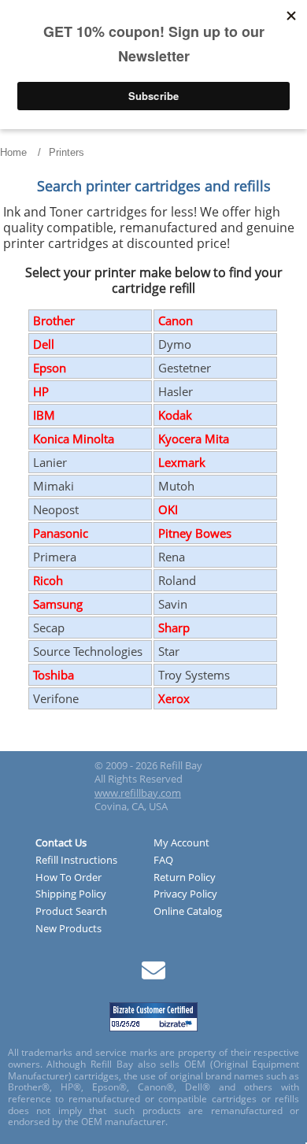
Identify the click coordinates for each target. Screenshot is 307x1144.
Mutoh (176, 486)
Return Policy (185, 878)
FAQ (163, 860)
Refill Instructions (76, 860)
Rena (171, 557)
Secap (49, 627)
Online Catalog (188, 911)
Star (168, 651)
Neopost (56, 509)
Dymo (174, 344)
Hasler (175, 391)
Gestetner (184, 368)
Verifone (56, 698)
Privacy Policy (185, 894)
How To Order (68, 878)
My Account (181, 843)
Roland (177, 580)
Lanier (50, 462)
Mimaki (53, 486)
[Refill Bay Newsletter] (153, 976)
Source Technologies (87, 651)
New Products (68, 929)
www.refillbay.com (137, 793)
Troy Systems (194, 675)
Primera (54, 557)
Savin (172, 604)
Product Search (71, 911)
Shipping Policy (70, 894)
